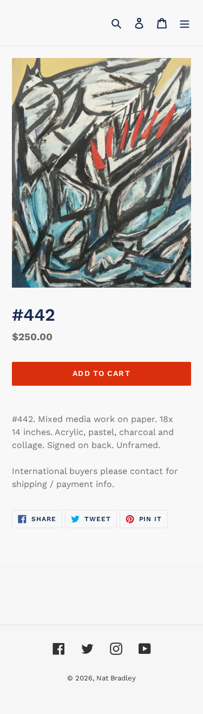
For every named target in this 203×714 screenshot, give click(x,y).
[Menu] (184, 23)
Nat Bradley (116, 678)
